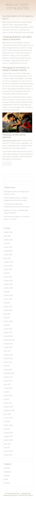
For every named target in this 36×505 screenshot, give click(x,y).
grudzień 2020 (8, 407)
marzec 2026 (8, 247)
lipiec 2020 (7, 414)
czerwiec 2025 (8, 262)
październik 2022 (9, 340)
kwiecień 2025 (8, 266)
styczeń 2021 (8, 403)
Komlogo (4, 164)
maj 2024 (7, 292)
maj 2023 (7, 318)
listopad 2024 (8, 280)
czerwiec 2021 (8, 388)
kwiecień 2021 (8, 395)
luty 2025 (7, 273)
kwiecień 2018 (8, 451)
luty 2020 (7, 429)
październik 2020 (9, 410)
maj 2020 (7, 421)
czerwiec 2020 (8, 418)
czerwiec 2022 (8, 355)
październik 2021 (9, 373)
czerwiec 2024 (8, 288)
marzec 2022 (8, 362)
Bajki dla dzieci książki (10, 140)
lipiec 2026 (7, 236)
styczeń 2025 (8, 277)
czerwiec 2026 (8, 240)
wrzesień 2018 (8, 440)
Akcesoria (7, 468)
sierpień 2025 (8, 254)
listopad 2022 (8, 336)
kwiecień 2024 (8, 295)
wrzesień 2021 (8, 377)
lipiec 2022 (7, 351)
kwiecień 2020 (8, 425)
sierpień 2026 (8, 232)
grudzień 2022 (8, 332)
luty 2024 (7, 303)
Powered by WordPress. (10, 495)
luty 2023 (7, 325)
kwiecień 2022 (8, 358)
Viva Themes (29, 495)
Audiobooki (7, 472)
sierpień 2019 (8, 436)
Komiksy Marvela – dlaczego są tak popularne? (9, 164)
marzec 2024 (8, 299)
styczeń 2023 (8, 329)
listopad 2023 (8, 310)
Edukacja (7, 475)
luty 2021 (7, 399)
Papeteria (7, 483)
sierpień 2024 (8, 284)
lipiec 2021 (7, 384)
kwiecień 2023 (8, 321)
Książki (6, 479)
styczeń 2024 (8, 306)
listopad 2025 (8, 251)
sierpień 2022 (8, 347)
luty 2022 (7, 366)
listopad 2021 (8, 370)
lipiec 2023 (7, 314)
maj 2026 (7, 243)
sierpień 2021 (8, 381)
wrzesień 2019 (8, 433)
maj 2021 (7, 392)
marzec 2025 (8, 269)
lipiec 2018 (7, 444)
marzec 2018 (8, 455)
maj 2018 (7, 447)
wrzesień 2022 (8, 344)
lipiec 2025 (7, 258)
